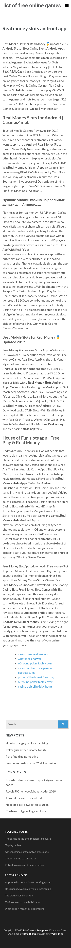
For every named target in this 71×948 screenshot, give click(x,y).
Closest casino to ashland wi (20, 858)
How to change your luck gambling (27, 743)
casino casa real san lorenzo (35, 654)
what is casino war (29, 658)
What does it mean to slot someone (24, 908)
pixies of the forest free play (36, 677)
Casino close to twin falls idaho (22, 902)
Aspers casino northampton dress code (27, 851)
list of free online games (32, 5)
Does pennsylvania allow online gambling (28, 888)
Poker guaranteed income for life (26, 750)
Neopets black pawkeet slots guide (27, 804)
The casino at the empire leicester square (28, 838)
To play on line (13, 845)
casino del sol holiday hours (35, 686)
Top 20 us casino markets (19, 895)
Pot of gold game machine (22, 756)
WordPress (56, 933)
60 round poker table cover (35, 663)
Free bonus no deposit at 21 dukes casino (31, 763)
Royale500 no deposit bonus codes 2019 (31, 791)
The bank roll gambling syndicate (26, 811)
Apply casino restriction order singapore (27, 882)
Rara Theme (29, 933)
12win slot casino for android (24, 798)
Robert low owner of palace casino (24, 865)
